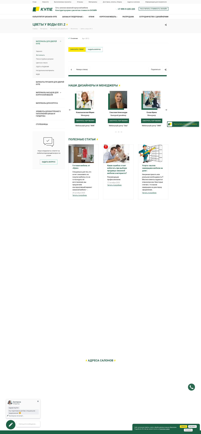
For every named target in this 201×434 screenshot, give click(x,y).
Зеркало (39, 51)
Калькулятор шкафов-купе (45, 17)
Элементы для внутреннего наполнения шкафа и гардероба (48, 113)
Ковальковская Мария (85, 112)
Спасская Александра (118, 112)
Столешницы (42, 124)
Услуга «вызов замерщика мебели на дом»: (152, 168)
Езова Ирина (152, 112)
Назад (70, 110)
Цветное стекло (42, 63)
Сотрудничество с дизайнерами (153, 17)
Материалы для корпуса (47, 103)
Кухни (91, 17)
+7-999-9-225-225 (126, 9)
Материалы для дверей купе (46, 42)
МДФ (38, 74)
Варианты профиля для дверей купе (50, 83)
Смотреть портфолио (85, 121)
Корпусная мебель (108, 17)
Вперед (166, 110)
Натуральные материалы (45, 70)
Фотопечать (40, 55)
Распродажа (128, 17)
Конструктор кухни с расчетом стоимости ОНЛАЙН (76, 10)
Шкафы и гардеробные (72, 17)
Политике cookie (164, 429)
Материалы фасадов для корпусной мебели (47, 94)
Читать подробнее (79, 195)
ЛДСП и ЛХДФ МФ (42, 66)
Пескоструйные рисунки (44, 59)
